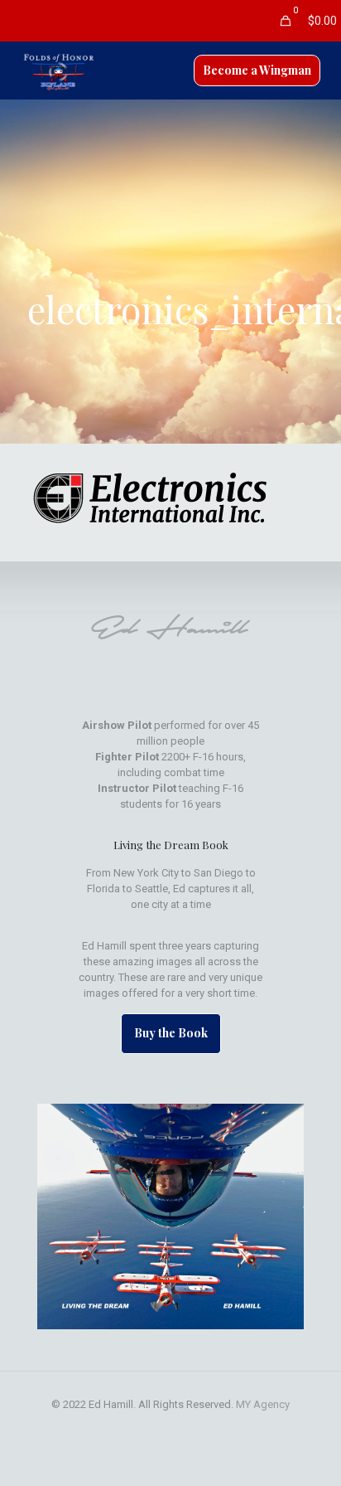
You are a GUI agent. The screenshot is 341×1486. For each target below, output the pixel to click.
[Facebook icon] (119, 1427)
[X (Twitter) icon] (136, 1427)
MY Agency (263, 1404)
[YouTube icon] (153, 1427)
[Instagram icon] (188, 1427)
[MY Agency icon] (205, 1427)
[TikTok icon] (223, 1427)
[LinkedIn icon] (171, 1427)
